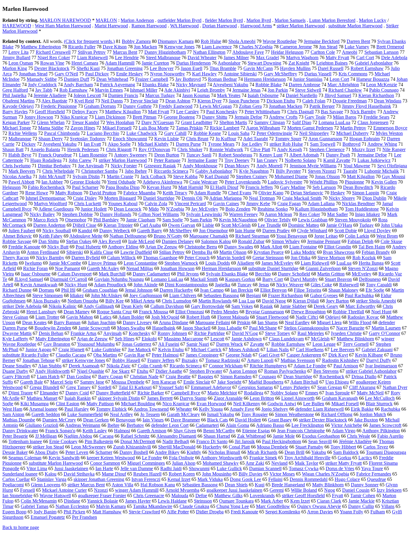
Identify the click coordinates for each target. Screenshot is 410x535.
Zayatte (257, 344)
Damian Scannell (265, 468)
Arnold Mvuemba (182, 490)
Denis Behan (51, 333)
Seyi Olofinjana (392, 165)
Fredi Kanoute (244, 511)
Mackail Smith (204, 279)
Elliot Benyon (273, 290)
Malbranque (19, 138)
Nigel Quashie (90, 371)
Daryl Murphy (304, 279)
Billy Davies (250, 473)
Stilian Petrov (172, 252)
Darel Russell (330, 68)
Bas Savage (332, 111)
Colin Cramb (150, 365)
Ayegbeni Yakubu (60, 144)
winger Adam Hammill (136, 490)
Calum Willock (121, 257)
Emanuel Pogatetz (48, 517)
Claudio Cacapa (71, 354)
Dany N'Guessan (157, 122)
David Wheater (202, 57)
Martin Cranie (120, 176)
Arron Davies (320, 511)
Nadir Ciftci (307, 317)
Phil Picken (74, 511)
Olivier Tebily (277, 219)
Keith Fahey (50, 236)
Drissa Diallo (363, 376)
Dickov (29, 144)
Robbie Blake (268, 84)
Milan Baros (344, 117)
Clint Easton (67, 403)
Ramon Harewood (149, 25)
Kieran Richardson (376, 95)
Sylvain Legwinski (204, 214)
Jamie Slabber (293, 306)
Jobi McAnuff (52, 176)
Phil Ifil (68, 290)
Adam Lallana (321, 203)
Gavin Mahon (79, 317)
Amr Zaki (255, 463)
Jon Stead (328, 46)
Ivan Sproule (337, 392)
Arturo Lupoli (260, 360)
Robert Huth (198, 317)
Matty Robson (68, 192)
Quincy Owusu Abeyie (319, 506)
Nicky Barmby (50, 257)
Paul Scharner (85, 187)
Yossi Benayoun (291, 236)
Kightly (194, 452)
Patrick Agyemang (117, 84)
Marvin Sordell (231, 257)
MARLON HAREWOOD (65, 20)
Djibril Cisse (84, 225)
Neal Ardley (121, 414)
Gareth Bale (31, 382)
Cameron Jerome (296, 46)
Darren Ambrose (304, 84)
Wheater (184, 409)
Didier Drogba (210, 511)
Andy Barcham (78, 84)
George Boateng (179, 117)
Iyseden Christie (346, 333)
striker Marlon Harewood (301, 25)
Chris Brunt (197, 138)
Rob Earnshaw (73, 90)
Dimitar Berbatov (54, 165)
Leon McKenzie (381, 84)
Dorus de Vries (340, 468)
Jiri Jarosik (245, 441)
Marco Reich (45, 219)
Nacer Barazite (350, 327)
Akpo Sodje (119, 144)
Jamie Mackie (361, 500)
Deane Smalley (16, 365)
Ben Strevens (326, 371)
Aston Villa (122, 484)
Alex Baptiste (54, 100)
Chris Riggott (118, 149)
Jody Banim (45, 511)
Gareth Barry (149, 230)
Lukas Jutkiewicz (373, 160)
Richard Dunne (17, 290)
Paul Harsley (77, 409)
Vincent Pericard (190, 203)
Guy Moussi (393, 176)
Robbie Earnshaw (288, 344)
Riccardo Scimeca (171, 171)
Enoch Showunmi (130, 138)
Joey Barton (337, 300)
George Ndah (239, 354)
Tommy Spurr (288, 138)
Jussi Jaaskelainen (71, 468)
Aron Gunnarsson (325, 138)
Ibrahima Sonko (273, 208)
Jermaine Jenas (246, 90)
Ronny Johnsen (172, 333)
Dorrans (46, 290)
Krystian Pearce (269, 252)
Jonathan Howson (177, 268)
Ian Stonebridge (17, 495)
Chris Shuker (189, 149)
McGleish (320, 338)
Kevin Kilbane (369, 354)
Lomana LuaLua (334, 122)
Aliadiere (245, 263)
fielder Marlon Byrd (224, 20)
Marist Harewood (111, 25)
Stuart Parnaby (309, 446)
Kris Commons (353, 73)
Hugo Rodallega (46, 160)
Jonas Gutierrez (136, 344)
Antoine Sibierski (240, 73)
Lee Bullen (313, 403)
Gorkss (344, 457)
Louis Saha (238, 133)
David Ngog (274, 300)
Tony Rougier (254, 414)
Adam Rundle (207, 192)
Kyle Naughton (254, 171)
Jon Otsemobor (213, 230)
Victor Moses (282, 473)
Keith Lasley (95, 430)
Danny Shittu (214, 117)
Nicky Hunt (76, 284)
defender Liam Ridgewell (319, 409)
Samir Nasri (197, 344)
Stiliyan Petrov (92, 52)
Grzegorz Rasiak (160, 165)
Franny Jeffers (160, 360)
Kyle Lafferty (15, 338)
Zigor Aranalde (228, 398)
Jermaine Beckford (321, 41)
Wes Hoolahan (120, 122)
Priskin (243, 322)
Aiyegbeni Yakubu (230, 84)
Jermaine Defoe (372, 154)
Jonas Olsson (327, 176)
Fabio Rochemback (46, 187)
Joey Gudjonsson (145, 295)
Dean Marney (77, 311)
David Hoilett (248, 419)
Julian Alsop (183, 463)
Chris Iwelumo (16, 165)
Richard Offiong (336, 414)
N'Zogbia (175, 208)
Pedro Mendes (224, 311)
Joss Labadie (230, 327)
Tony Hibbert (343, 446)
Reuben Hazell (147, 473)
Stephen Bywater (205, 371)
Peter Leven (76, 452)
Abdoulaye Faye (248, 52)
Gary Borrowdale (207, 306)
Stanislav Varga (51, 479)
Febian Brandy (376, 252)
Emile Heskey (129, 73)
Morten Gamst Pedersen (310, 127)
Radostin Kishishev (340, 360)
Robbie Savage (16, 241)
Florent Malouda (233, 317)
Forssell (27, 490)
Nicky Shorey (342, 198)
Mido (154, 208)
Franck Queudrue (55, 154)
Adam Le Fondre (310, 365)
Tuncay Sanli (198, 154)
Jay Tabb (43, 90)
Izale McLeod (141, 241)
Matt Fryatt (158, 111)
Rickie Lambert (224, 127)
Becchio (263, 273)
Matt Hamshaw (107, 511)
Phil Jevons (188, 273)
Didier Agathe (168, 371)
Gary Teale (315, 117)
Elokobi (149, 338)
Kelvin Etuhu (171, 349)
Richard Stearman (252, 236)
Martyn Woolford (50, 203)
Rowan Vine (52, 62)
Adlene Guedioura (56, 208)
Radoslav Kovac (363, 317)
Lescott (217, 338)
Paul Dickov (97, 73)
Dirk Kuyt (338, 354)
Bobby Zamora (136, 41)
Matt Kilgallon (361, 176)
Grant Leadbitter (196, 122)
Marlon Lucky (372, 20)
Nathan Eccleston (72, 506)
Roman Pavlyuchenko (285, 371)
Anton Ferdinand (43, 252)
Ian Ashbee (52, 181)
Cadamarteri (207, 425)
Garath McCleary (183, 414)
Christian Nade (144, 376)
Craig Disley (85, 198)
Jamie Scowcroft (94, 327)
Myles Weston (389, 133)
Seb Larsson (324, 187)
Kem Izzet (300, 500)
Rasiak (266, 306)
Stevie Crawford (144, 511)
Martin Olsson (232, 252)
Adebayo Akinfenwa (162, 181)
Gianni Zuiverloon (323, 268)
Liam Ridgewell (92, 57)
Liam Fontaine (303, 246)
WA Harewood (184, 25)
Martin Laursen (386, 327)
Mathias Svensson (298, 360)
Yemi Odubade (121, 181)
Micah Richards (262, 452)
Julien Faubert (21, 230)
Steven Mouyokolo (353, 219)
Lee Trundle (269, 225)
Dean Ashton (177, 100)
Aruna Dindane (173, 322)
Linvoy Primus (102, 263)
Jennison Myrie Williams (313, 165)
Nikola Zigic (119, 365)
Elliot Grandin (337, 246)
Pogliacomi (13, 484)
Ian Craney (267, 160)
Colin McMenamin (39, 500)
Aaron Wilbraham (263, 127)
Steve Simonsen (47, 295)
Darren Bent (358, 41)
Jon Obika (300, 257)
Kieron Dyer (209, 100)
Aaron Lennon (243, 371)
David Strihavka (79, 473)
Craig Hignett (71, 349)
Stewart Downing (264, 62)
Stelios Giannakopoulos (306, 327)
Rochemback (331, 376)
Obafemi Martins (18, 100)
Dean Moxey (237, 165)
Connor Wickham (226, 365)
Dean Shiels (236, 484)
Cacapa (106, 436)
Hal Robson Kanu (157, 484)
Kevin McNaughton (238, 219)
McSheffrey (180, 230)
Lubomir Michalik (381, 171)
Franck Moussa (153, 311)
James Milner (236, 57)
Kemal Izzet (178, 479)
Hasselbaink (163, 327)
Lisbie (208, 225)
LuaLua (343, 263)
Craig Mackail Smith (301, 198)
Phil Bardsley (106, 219)
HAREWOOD (16, 25)
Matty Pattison (100, 403)
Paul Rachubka (359, 295)
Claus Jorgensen (372, 122)
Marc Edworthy (360, 306)
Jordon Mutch (373, 414)
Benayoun (125, 419)
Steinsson (203, 500)
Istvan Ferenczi (145, 479)
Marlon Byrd (258, 20)
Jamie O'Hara (339, 225)
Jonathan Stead (33, 73)
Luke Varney (357, 46)
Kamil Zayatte (336, 160)
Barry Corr (272, 279)
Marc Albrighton (343, 84)
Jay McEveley (204, 208)
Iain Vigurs (153, 419)
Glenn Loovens (45, 484)
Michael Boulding (138, 403)
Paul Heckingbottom (281, 441)
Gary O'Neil (66, 73)
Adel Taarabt (255, 138)
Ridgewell (349, 284)
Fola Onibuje (181, 457)
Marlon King (14, 68)
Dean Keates (34, 322)
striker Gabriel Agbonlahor (371, 371)
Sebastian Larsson (381, 52)
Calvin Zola (156, 203)
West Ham (12, 409)
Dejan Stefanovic (307, 192)
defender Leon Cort (169, 425)
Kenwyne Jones (179, 46)
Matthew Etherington (41, 46)
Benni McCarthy (219, 430)
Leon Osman (20, 62)
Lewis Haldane (172, 500)
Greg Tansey (78, 387)
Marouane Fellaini (212, 322)
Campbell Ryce (185, 392)
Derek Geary (326, 306)
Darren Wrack (229, 344)
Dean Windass (387, 100)
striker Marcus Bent (86, 484)
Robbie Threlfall (348, 311)
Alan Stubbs (50, 365)
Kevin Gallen (384, 181)
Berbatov (135, 425)
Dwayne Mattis (17, 333)
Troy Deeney (237, 160)
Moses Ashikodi (244, 349)
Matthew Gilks (228, 495)
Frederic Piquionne (59, 106)
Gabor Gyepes (324, 295)
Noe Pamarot (67, 268)
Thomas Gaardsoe (160, 257)
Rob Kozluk (364, 257)
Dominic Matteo (303, 225)
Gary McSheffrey (280, 73)
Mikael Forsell (345, 403)
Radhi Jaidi (171, 468)
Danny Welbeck (114, 230)
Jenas (264, 284)
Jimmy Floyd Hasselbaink (366, 106)
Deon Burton (166, 154)
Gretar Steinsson (268, 257)
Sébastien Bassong (200, 484)
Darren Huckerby (176, 290)
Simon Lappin (365, 192)
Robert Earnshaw (367, 68)
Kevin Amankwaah (38, 284)
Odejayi (332, 317)
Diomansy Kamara (176, 41)
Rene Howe (36, 192)
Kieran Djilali (306, 300)
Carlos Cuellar (16, 479)
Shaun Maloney (343, 290)
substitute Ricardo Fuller (25, 354)
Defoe (201, 495)
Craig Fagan (289, 203)
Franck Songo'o (60, 430)
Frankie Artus (83, 333)
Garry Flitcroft (16, 376)
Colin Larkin (357, 236)
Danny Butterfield (113, 392)
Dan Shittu (48, 241)
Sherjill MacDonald (176, 446)
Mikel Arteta (143, 300)
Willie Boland (304, 490)
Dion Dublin (374, 198)
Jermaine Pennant (323, 241)
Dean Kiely (132, 306)
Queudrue (376, 479)
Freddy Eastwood (175, 106)
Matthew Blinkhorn (355, 338)
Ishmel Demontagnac (46, 198)
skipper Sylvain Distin (119, 398)
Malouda (179, 495)
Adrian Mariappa (225, 198)
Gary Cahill (175, 133)
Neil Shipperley (314, 133)
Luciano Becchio (103, 133)
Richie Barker (150, 392)
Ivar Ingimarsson (381, 365)
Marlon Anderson (137, 20)
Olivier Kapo (270, 192)
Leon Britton (262, 398)
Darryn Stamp (193, 398)
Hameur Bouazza (372, 79)
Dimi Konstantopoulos (186, 284)
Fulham (377, 511)
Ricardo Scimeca (186, 365)
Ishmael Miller (143, 90)
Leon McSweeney (88, 446)
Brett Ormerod (390, 46)
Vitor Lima (36, 468)
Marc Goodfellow (273, 506)
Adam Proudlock (110, 284)
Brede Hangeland (288, 484)
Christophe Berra (201, 246)
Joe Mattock (139, 349)
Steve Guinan (15, 317)
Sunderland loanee (20, 473)
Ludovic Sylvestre (285, 181)
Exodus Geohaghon (321, 436)
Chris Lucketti (87, 203)
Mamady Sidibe (42, 79)
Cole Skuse (391, 241)
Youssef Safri (171, 387)
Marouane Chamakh (208, 236)
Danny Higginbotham (165, 52)
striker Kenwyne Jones (83, 360)
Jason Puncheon (244, 100)
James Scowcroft (385, 425)
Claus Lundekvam (286, 338)
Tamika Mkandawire (152, 506)
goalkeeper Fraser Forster (102, 495)
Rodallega (253, 392)
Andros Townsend (151, 409)
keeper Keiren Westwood (111, 457)
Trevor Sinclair (144, 100)
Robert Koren (182, 473)
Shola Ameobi (241, 41)
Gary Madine (292, 187)
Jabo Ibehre (136, 171)
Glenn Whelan (51, 122)
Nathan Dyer (395, 387)
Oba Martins (105, 354)
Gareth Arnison (151, 430)
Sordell (104, 387)
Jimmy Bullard (16, 57)
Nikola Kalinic (63, 306)
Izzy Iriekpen (389, 490)
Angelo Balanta (45, 149)
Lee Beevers (342, 349)
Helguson (11, 187)
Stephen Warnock (181, 263)
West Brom (387, 236)
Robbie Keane (207, 133)
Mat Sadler (337, 214)
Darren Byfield (85, 257)
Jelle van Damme (136, 468)
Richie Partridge (209, 333)
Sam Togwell (322, 144)
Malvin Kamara (111, 506)
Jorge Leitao (326, 236)
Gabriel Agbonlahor (374, 62)
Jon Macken (145, 46)
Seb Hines (124, 338)
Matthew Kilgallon (123, 111)
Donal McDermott (137, 441)
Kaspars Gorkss (240, 279)
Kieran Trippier (118, 225)
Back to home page (20, 527)
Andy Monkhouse (200, 165)
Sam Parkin (201, 219)
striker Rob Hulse (286, 144)
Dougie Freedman (350, 100)
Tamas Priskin (189, 127)
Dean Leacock (127, 208)
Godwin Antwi (281, 403)
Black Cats (217, 419)
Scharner (103, 452)
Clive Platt (260, 149)
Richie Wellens (22, 133)
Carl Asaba (150, 225)
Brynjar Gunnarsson (265, 311)
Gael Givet (269, 354)
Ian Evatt (92, 144)
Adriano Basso (270, 425)
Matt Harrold (190, 187)
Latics (105, 317)
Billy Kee (114, 300)
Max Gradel (267, 57)
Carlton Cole (323, 52)
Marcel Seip (61, 382)
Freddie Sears (376, 117)
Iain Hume (245, 230)
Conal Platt (239, 446)
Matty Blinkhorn (328, 484)
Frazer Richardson (285, 295)
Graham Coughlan (100, 290)
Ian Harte (104, 468)
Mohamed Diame (291, 176)
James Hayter (138, 500)
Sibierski (74, 252)
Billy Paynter (288, 171)
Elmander (49, 392)
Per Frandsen (84, 517)
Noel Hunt (381, 311)
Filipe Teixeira (307, 290)
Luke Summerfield (85, 414)
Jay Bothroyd (188, 79)
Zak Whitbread (251, 436)
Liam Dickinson (110, 117)
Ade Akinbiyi (177, 90)
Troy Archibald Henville (307, 457)
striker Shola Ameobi (376, 300)
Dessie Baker (15, 452)
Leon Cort (339, 79)
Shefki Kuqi (88, 68)
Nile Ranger (393, 149)
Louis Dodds (217, 263)
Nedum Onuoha (83, 300)
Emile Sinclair (196, 382)
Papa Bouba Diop (123, 187)
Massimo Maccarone (183, 338)
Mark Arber (272, 500)
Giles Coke (321, 284)
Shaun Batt (12, 149)
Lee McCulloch (380, 398)
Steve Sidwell (308, 90)
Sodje (7, 403)
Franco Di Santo (212, 441)
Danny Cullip (361, 506)
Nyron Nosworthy (167, 73)
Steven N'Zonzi (363, 268)
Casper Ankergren (304, 354)
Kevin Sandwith (64, 457)
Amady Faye (242, 409)
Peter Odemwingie (274, 133)
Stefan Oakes (78, 241)
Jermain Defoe (248, 117)
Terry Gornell (356, 344)
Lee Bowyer (161, 68)
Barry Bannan (67, 322)
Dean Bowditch (358, 187)
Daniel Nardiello (301, 95)
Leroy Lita (18, 52)
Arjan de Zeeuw (92, 338)
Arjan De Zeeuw (161, 246)
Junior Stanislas (307, 79)
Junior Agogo (38, 349)
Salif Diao (301, 122)
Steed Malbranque (163, 57)
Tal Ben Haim (371, 246)
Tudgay (366, 225)
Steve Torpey (277, 333)
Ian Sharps (268, 322)
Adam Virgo (343, 430)
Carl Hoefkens (310, 349)
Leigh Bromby (211, 90)
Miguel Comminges (146, 463)
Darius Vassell (317, 73)
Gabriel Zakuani (377, 349)
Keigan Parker (16, 122)
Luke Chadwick (141, 133)
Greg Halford (15, 90)
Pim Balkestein (99, 441)
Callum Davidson (167, 306)
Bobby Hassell (126, 360)
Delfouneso (370, 279)
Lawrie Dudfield (136, 252)
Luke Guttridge (106, 349)
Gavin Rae (134, 354)
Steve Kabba (185, 176)
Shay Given (184, 430)
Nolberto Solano (300, 160)
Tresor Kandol (85, 122)
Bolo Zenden (237, 208)
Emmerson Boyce (390, 127)
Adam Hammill (119, 62)
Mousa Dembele (272, 446)
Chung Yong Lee (232, 506)
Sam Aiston (13, 414)
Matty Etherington (52, 338)
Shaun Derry (50, 138)
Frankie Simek (263, 457)
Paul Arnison (345, 365)
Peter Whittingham (262, 111)
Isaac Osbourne (35, 273)
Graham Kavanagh (340, 398)
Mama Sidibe (50, 127)
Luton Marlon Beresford (332, 20)
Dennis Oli (192, 198)
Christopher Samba (99, 171)
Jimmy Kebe (258, 203)
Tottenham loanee (25, 441)
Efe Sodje (375, 290)
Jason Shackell (196, 327)
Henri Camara (84, 62)
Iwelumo (33, 263)
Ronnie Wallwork (226, 149)
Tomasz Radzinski (222, 360)
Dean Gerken (96, 419)
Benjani (253, 295)
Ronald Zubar (251, 241)
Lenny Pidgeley (295, 387)
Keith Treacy (175, 192)
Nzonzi (101, 490)
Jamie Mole (284, 436)
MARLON (106, 20)
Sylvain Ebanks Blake (227, 273)
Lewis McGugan (216, 106)
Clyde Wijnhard (312, 230)
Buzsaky (190, 360)
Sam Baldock (346, 452)
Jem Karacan (164, 382)
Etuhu (142, 371)
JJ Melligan (46, 436)
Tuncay (244, 284)
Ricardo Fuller (81, 46)
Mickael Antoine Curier (64, 490)
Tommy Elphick (111, 409)
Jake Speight (229, 382)
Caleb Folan (313, 100)
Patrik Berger (322, 106)
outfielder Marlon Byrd (179, 20)
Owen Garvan (181, 225)
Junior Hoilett (94, 208)
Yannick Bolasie (102, 500)
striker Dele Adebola (21, 306)
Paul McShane (263, 327)
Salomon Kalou (216, 241)
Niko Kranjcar (74, 117)
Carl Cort (365, 57)
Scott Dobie (345, 230)
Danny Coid (77, 392)
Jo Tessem (150, 414)
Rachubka (390, 409)
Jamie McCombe (65, 263)
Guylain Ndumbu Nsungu (119, 279)
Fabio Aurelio (390, 436)
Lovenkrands (262, 495)
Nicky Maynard (191, 84)
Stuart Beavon (338, 279)
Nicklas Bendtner (358, 203)
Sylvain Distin (86, 176)
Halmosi (122, 430)
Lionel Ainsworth (298, 398)
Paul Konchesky (221, 111)
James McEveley (277, 263)
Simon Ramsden (236, 376)
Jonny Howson (38, 117)
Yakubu (318, 452)
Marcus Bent (125, 52)
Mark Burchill (112, 273)
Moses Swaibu (131, 327)
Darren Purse (188, 144)
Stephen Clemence (327, 149)
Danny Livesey (137, 322)
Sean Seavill (320, 441)
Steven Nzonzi (322, 171)
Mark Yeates (228, 95)
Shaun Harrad (216, 436)
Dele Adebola (394, 57)
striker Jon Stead (48, 446)
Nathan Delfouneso (128, 236)
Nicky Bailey (42, 214)
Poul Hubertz (88, 246)
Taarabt (350, 171)
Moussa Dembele (127, 382)
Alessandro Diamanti (176, 436)
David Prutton (102, 192)
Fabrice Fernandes (373, 473)
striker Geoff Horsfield (303, 495)
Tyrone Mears (221, 144)
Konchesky (139, 333)
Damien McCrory (59, 419)
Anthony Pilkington (381, 430)
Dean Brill (294, 452)
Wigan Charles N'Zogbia (325, 473)
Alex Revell (109, 241)
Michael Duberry (352, 133)
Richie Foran (35, 268)
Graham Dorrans (100, 106)
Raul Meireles (310, 333)
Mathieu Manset (42, 398)
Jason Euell (191, 68)
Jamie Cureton (155, 62)
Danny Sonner (364, 484)
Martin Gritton (331, 273)
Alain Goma (237, 425)
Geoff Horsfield (50, 111)
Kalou (50, 473)
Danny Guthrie (137, 106)
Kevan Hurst (159, 187)
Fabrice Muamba (139, 192)
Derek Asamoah (84, 365)
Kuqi (259, 484)
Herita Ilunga (371, 263)
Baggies (205, 376)
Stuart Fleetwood (272, 317)
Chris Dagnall (300, 111)
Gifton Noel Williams (158, 214)
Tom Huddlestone (362, 208)
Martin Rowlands (214, 300)
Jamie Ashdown (246, 338)
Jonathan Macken (285, 106)
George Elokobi (85, 181)
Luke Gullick (229, 468)
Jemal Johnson (138, 290)
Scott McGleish (236, 225)
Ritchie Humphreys (268, 365)
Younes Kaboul (122, 203)
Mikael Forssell (116, 127)
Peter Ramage (167, 160)
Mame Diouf (114, 473)
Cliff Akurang (362, 387)
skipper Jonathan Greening (99, 479)
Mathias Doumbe (18, 419)
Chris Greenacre (148, 495)
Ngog (329, 490)
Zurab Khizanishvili (132, 446)
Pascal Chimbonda (62, 133)
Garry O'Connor (384, 333)
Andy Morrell (269, 165)
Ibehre (113, 425)
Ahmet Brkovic (17, 236)
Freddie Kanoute (24, 246)
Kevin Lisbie (166, 138)
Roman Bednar (222, 79)
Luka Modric (303, 252)
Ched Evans (239, 192)
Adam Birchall (304, 382)
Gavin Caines (226, 203)
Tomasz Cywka (303, 468)
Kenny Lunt (270, 154)
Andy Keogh (289, 149)
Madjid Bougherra (266, 382)
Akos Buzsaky (46, 300)
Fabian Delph (360, 241)
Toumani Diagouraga (386, 452)
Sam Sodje (172, 219)
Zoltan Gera (250, 106)
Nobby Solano (284, 392)
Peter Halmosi (165, 354)
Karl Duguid (217, 176)
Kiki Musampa (34, 403)
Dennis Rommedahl (308, 479)
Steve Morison (331, 257)
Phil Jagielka (14, 95)
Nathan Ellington (209, 52)
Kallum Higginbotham (316, 208)
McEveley (361, 273)
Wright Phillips (323, 181)
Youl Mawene (356, 165)
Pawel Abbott (21, 181)
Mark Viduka (210, 479)
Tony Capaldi (379, 284)
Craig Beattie (178, 376)
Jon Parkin (278, 90)
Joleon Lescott (87, 95)
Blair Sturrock (379, 403)
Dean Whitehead (112, 79)
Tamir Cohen (362, 495)
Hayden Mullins (295, 68)
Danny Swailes (238, 246)
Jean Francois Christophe (301, 430)
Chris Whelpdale (58, 171)
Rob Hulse (211, 41)
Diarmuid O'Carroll (68, 279)
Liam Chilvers (182, 295)
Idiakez (77, 295)
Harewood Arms (256, 25)
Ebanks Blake (155, 84)
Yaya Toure (372, 468)
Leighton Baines (332, 62)
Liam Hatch (48, 376)
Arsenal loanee (43, 409)
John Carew (80, 160)
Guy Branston (57, 344)
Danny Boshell (133, 452)
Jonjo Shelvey (274, 409)
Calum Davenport (75, 273)
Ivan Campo (212, 290)
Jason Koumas (196, 95)
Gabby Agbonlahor (213, 171)
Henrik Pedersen (83, 149)
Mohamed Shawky (221, 463)
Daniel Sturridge (158, 198)
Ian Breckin (242, 290)
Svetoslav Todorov (88, 138)
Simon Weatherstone (294, 414)
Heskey (337, 192)
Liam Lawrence (217, 46)
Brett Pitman (144, 117)
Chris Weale (358, 436)
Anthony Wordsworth (221, 457)
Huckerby (212, 446)
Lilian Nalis (278, 349)
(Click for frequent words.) (89, 41)
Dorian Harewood (219, 25)
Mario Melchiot (222, 392)
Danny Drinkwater (20, 430)
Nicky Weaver (289, 284)
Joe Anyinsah (91, 165)
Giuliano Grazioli (41, 425)
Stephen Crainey (251, 176)
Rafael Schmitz (135, 436)
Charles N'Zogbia (256, 46)
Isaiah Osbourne (263, 95)
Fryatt (337, 495)
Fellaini (275, 479)
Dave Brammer (185, 419)
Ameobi (349, 52)
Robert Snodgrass (235, 154)
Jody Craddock (42, 84)
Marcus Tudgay (160, 95)
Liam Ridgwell (315, 263)
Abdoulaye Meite (85, 236)
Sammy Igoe (92, 382)
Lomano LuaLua (167, 279)
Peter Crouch (197, 257)
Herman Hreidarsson (221, 268)
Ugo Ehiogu (337, 382)
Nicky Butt (57, 246)
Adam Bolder (131, 317)
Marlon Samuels (290, 20)
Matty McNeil (370, 392)
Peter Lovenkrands (243, 181)
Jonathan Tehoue (39, 360)
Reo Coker (309, 214)
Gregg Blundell (44, 387)
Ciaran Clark (329, 500)
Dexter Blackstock (51, 68)
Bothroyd (351, 144)
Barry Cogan (110, 376)
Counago (267, 376)
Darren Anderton (49, 225)
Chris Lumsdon (176, 300)
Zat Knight (298, 62)
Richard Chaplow (345, 90)
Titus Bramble (223, 68)
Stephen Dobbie (77, 214)
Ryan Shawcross (338, 252)
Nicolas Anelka (17, 176)
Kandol (85, 230)
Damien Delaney (178, 241)
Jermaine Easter (202, 160)
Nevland (279, 463)
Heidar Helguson (287, 52)
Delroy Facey (85, 111)
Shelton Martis (233, 122)
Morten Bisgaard (120, 198)
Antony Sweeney (130, 154)
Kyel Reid (84, 100)
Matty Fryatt (337, 57)
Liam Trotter (47, 317)
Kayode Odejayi (18, 106)
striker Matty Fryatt (343, 463)
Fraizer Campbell (151, 79)
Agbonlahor (229, 62)
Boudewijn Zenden (53, 327)
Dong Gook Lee (245, 479)
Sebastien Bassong (221, 295)
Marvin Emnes (109, 90)
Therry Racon (15, 257)
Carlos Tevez (375, 446)
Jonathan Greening (125, 68)
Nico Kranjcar (175, 403)
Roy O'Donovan (154, 149)
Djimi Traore (20, 392)
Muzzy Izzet (363, 149)
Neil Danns (112, 100)
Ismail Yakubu (220, 414)
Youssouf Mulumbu (96, 344)
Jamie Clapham (140, 219)
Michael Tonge (16, 127)
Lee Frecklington (307, 425)
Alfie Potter (178, 511)
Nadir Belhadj (175, 441)
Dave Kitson (115, 46)
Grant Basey (280, 419)
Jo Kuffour (226, 138)
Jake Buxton (366, 419)
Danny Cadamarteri (151, 273)
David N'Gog (245, 333)
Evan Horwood (211, 403)
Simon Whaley (286, 241)
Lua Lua (247, 300)
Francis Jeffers (259, 187)
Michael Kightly (153, 144)
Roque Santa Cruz (114, 311)
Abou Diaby (46, 452)
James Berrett (160, 398)
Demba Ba (202, 252)
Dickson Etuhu (281, 100)
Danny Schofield (294, 273)
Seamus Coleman (24, 457)
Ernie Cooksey (63, 441)
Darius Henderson (193, 62)
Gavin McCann (258, 68)
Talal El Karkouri (135, 387)
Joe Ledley (252, 144)
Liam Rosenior (93, 154)
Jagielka (222, 284)
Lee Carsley (187, 111)
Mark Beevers (21, 171)
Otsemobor (75, 219)
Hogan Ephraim (364, 138)
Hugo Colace (347, 479)
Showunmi (199, 468)
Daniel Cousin (355, 490)
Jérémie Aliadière (355, 441)
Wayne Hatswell (55, 495)
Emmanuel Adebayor (211, 387)
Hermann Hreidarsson (265, 79)
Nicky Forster (124, 165)
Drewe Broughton (308, 311)
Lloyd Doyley (377, 230)
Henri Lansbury (41, 311)
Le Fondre (152, 457)
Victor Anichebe (346, 425)
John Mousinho (216, 473)
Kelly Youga (211, 409)
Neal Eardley (297, 322)
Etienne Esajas (256, 430)
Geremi (277, 490)
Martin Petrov (353, 127)
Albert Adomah (304, 154)
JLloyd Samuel (28, 279)
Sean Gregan (329, 387)
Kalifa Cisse (101, 252)
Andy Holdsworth (52, 371)
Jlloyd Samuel (337, 95)
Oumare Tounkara (236, 500)
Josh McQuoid (165, 317)
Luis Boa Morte (154, 127)
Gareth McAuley (103, 268)
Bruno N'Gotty (168, 236)
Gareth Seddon (46, 414)
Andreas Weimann (82, 425)
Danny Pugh (338, 154)
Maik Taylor (306, 463)
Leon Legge (324, 344)
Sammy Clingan (269, 122)
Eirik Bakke (362, 409)
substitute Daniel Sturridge (273, 268)
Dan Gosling (79, 376)
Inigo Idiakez (367, 214)
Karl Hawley (204, 73)
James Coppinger (202, 354)
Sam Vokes (242, 306)
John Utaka (391, 225)
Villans (387, 506)
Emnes (311, 392)
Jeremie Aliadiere (50, 95)
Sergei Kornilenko (282, 511)
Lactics (365, 457)
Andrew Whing (382, 144)
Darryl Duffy (378, 360)
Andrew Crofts (283, 117)
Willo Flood (360, 322)
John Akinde (146, 284)
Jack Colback (153, 176)
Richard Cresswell (53, 52)
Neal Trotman (262, 198)
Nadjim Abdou (78, 436)
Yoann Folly (351, 511)
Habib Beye (19, 154)
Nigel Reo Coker (54, 57)
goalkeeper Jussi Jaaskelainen (234, 490)
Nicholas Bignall (224, 452)
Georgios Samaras (255, 387)
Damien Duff (76, 79)
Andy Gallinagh (98, 306)
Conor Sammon (105, 463)
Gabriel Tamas (34, 506)
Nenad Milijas (139, 268)
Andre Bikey (167, 452)
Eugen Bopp (14, 511)
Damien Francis (123, 95)
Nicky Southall (56, 230)
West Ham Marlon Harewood (63, 25)
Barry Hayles (15, 111)
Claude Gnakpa (194, 506)
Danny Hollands (115, 214)
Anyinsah (112, 333)
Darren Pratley (276, 230)
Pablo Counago (384, 90)
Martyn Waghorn (302, 57)
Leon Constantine (140, 263)
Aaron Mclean (278, 214)
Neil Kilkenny (246, 403)
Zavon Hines (83, 127)
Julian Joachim (102, 322)
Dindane (72, 500)
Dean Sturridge (297, 376)
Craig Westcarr (203, 181)
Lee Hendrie (127, 57)
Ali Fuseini (168, 344)
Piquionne (354, 181)
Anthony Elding (123, 246)
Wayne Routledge (280, 41)
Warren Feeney (243, 214)
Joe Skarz (120, 371)
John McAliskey (106, 295)
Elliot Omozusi (189, 311)
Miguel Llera (329, 322)
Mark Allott (271, 246)
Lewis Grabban (312, 219)
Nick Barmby (363, 111)
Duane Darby (15, 371)
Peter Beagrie (15, 436)
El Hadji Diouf (224, 187)
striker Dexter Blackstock (323, 419)
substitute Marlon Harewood (355, 25)
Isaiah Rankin (78, 398)
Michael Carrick (206, 349)
